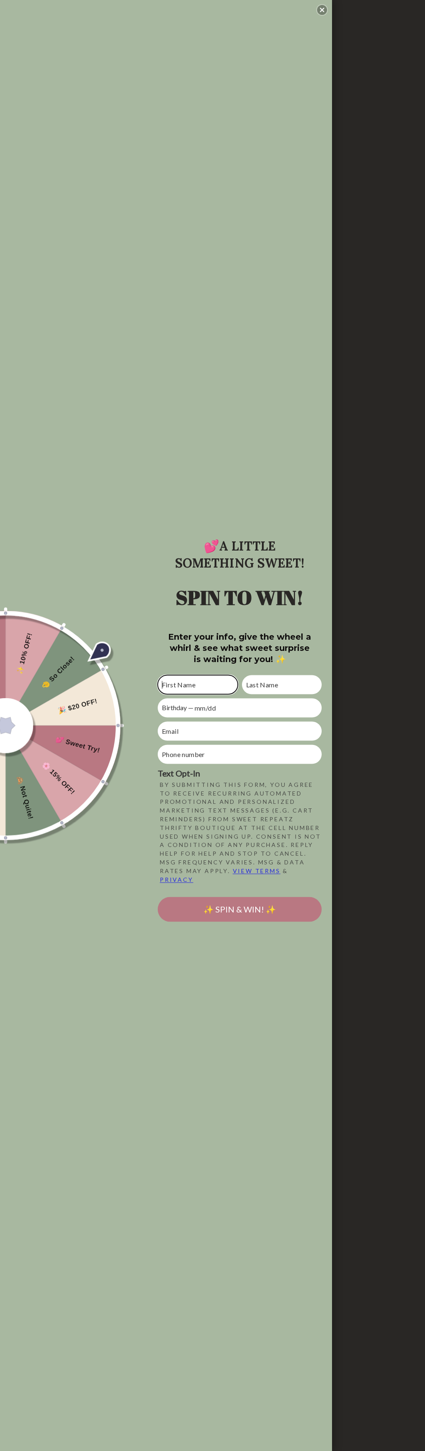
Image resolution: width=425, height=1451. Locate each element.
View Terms (257, 870)
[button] (322, 10)
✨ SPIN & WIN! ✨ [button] (239, 910)
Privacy (176, 879)
